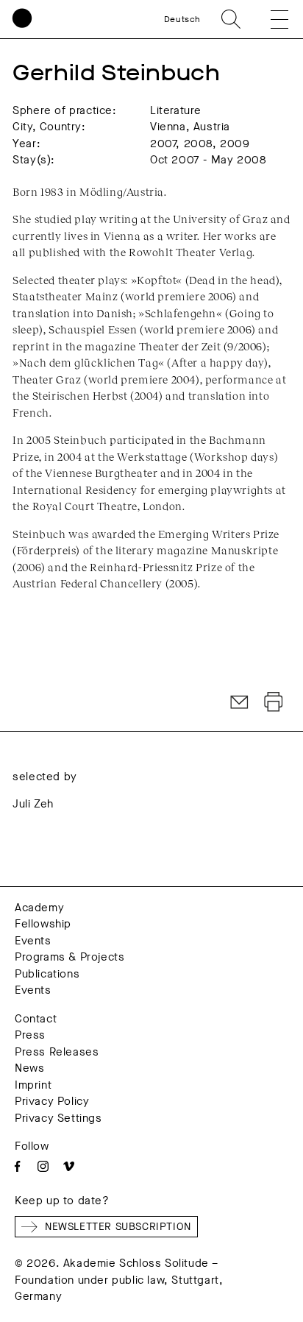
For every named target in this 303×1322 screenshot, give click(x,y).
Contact (36, 1018)
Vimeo (68, 1166)
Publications (47, 973)
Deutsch (182, 19)
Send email (240, 702)
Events (33, 940)
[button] (269, 19)
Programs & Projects (69, 957)
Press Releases (57, 1051)
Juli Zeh (33, 803)
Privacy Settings (58, 1118)
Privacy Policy (52, 1101)
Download (274, 702)
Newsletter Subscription (118, 1227)
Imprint (33, 1085)
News (29, 1068)
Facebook (17, 1166)
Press (30, 1035)
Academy (39, 907)
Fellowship (43, 923)
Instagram (43, 1166)
